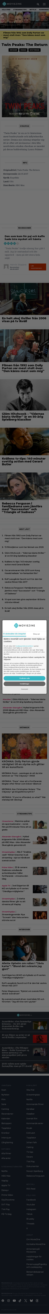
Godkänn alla (24, 678)
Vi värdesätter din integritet (14, 634)
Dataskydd (24, 689)
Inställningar (24, 684)
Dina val (36, 634)
